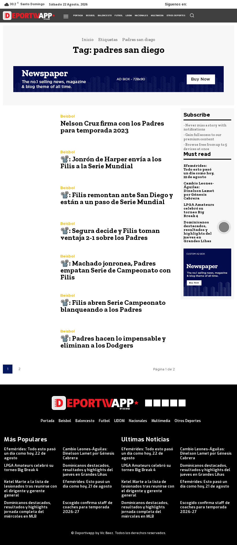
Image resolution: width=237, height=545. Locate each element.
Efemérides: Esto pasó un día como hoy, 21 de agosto (87, 484)
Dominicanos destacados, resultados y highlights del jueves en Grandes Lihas (198, 231)
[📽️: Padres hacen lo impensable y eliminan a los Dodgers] (29, 339)
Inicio (88, 39)
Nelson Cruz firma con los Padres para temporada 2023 (112, 126)
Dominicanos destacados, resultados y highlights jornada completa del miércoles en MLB (27, 509)
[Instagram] (205, 4)
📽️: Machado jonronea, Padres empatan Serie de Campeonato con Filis (115, 270)
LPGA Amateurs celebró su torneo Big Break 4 (199, 210)
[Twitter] (213, 4)
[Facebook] (196, 4)
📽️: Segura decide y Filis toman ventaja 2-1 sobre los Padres (110, 234)
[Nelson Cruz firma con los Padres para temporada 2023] (29, 124)
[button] (192, 15)
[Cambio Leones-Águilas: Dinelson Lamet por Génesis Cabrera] (224, 188)
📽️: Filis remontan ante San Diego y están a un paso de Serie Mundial (116, 198)
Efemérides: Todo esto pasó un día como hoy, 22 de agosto (199, 171)
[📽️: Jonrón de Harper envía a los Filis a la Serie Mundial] (29, 160)
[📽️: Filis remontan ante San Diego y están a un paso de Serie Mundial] (29, 196)
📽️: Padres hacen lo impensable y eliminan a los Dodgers (113, 341)
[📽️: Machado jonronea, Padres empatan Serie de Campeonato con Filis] (29, 268)
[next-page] (31, 369)
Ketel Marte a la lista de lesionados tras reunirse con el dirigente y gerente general (30, 488)
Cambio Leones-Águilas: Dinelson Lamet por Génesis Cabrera (199, 190)
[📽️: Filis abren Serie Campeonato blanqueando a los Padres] (29, 304)
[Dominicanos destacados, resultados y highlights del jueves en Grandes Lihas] (224, 227)
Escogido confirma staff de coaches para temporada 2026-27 (87, 507)
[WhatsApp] (221, 4)
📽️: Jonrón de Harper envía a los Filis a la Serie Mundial (111, 162)
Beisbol (67, 116)
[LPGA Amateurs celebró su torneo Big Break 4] (224, 210)
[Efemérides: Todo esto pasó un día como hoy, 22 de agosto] (224, 171)
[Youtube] (229, 4)
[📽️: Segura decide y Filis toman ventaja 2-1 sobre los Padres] (29, 232)
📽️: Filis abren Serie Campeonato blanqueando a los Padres (113, 305)
